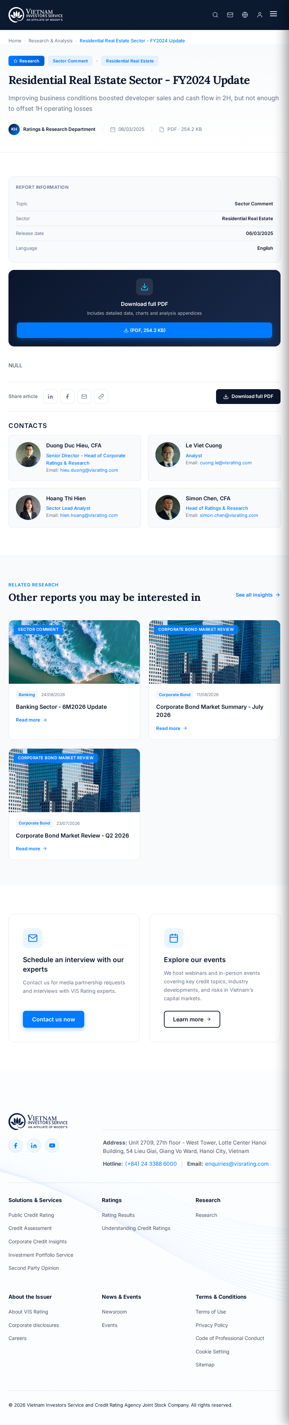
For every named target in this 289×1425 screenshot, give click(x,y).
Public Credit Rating (31, 1215)
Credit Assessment (30, 1228)
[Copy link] (101, 397)
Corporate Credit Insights (37, 1241)
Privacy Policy (212, 1325)
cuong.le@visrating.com (226, 462)
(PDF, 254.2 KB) (148, 330)
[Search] (215, 15)
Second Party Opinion (33, 1268)
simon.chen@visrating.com (229, 515)
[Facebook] (67, 397)
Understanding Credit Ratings (136, 1228)
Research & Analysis (51, 40)
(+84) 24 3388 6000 (151, 1163)
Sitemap (205, 1364)
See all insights (254, 595)
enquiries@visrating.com (237, 1163)
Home (14, 40)
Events (109, 1325)
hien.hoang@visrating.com (89, 515)
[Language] (245, 15)
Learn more (188, 1019)
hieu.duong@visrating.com (89, 470)
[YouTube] (52, 1146)
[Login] (259, 15)
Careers (17, 1338)
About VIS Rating (28, 1312)
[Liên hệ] (230, 15)
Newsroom (114, 1312)
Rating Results (118, 1215)
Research (206, 1215)
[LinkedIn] (50, 397)
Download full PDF (252, 396)
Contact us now (53, 1019)
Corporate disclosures (33, 1325)
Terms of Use (211, 1312)
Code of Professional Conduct (230, 1338)
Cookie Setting (212, 1351)
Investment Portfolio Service (40, 1255)
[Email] (84, 397)
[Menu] (273, 15)
